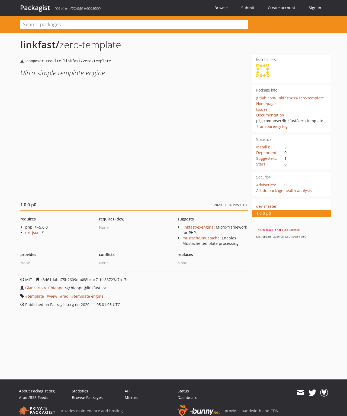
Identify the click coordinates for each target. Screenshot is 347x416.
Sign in (315, 7)
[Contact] (300, 393)
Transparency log (272, 126)
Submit (247, 7)
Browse (221, 7)
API (127, 391)
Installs (262, 147)
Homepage (266, 103)
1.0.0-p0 (263, 213)
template (36, 296)
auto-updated (291, 230)
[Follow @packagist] (312, 393)
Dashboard (188, 397)
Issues (262, 109)
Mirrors (131, 397)
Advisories (265, 184)
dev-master (266, 206)
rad (65, 296)
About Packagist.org (37, 391)
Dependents (267, 152)
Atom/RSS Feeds (33, 397)
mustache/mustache (201, 237)
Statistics (80, 391)
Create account (281, 7)
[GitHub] (324, 393)
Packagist (35, 7)
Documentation (270, 115)
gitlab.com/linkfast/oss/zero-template (290, 97)
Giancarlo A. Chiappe (44, 287)
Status (183, 391)
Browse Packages (87, 397)
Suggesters (266, 158)
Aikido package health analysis (284, 190)
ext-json (32, 232)
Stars (260, 164)
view (53, 296)
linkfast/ (39, 44)
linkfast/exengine (198, 227)
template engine (89, 296)
